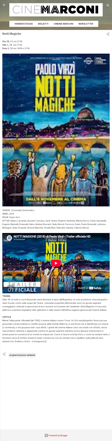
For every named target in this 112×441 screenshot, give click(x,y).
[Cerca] (108, 5)
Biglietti (43, 24)
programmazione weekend (22, 355)
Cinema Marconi (63, 24)
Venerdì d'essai (24, 24)
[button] (108, 34)
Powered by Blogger (58, 435)
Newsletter (85, 24)
